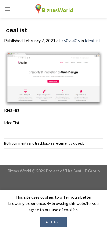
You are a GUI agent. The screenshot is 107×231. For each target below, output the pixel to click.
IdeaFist (92, 40)
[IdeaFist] (53, 77)
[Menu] (7, 9)
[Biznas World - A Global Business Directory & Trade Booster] (53, 9)
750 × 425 (70, 40)
